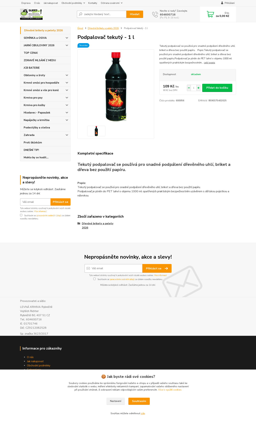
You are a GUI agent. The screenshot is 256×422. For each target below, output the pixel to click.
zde (143, 413)
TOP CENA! (31, 53)
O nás (37, 3)
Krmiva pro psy (33, 97)
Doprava (25, 3)
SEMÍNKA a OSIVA (35, 38)
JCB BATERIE (32, 68)
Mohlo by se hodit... (36, 157)
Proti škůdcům (33, 142)
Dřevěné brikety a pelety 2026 (43, 30)
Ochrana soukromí (110, 3)
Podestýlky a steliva (37, 127)
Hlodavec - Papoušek (37, 112)
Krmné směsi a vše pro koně (41, 90)
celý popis (209, 62)
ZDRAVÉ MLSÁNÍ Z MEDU (40, 60)
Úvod (80, 28)
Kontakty (92, 3)
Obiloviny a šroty (34, 75)
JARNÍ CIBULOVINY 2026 (39, 45)
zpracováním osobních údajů (48, 215)
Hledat (134, 14)
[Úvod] (47, 14)
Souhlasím (139, 401)
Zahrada (29, 135)
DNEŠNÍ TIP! (31, 150)
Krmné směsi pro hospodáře (41, 82)
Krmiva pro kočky (34, 105)
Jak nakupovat (51, 3)
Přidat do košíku (217, 88)
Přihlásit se (60, 202)
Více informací (40, 211)
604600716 (168, 15)
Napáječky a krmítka (36, 120)
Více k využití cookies (169, 389)
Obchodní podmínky (71, 3)
